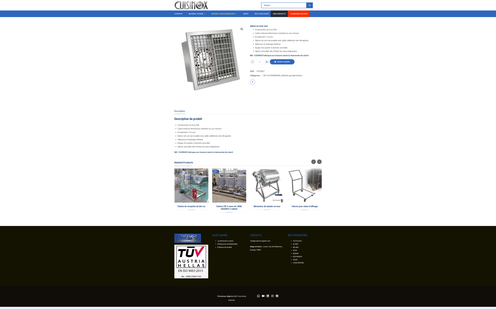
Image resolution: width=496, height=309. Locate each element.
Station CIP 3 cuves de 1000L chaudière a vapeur (229, 207)
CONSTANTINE (298, 263)
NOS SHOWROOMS (297, 235)
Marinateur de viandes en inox (267, 206)
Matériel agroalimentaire (292, 75)
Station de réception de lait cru (191, 206)
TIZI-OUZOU (297, 241)
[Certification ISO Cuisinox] (191, 261)
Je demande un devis (225, 241)
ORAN (295, 260)
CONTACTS (255, 235)
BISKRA (296, 253)
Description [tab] (179, 111)
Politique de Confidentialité (227, 244)
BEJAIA (296, 247)
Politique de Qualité (224, 247)
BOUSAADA (297, 257)
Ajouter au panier (283, 62)
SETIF (295, 250)
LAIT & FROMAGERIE (272, 75)
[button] (241, 29)
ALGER (295, 244)
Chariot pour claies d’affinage (305, 206)
